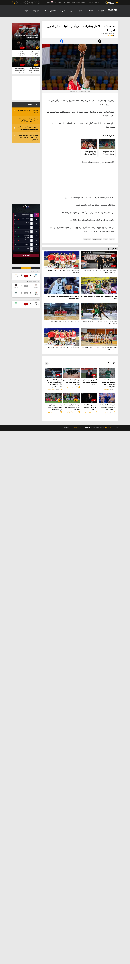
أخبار (90, 2)
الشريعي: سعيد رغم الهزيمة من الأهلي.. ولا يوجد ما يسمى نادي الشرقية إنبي (26, 128)
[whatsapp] (39, 2)
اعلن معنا (66, 427)
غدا (16, 268)
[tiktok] (35, 2)
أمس (35, 268)
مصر (96, 2)
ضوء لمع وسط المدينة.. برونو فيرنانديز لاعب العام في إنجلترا (90, 407)
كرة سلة (112, 239)
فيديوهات (75, 2)
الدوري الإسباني (36, 271)
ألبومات (25, 10)
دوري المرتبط (87, 239)
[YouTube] (32, 2)
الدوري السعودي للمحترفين (34, 281)
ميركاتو (106, 412)
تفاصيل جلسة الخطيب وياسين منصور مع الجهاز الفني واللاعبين (27, 36)
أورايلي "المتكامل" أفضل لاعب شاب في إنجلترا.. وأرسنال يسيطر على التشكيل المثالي (54, 383)
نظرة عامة (90, 10)
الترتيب (71, 10)
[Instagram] (28, 2)
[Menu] (116, 2)
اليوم (26, 268)
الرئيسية (101, 10)
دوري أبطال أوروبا (70, 412)
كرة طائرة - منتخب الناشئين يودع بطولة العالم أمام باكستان (71, 382)
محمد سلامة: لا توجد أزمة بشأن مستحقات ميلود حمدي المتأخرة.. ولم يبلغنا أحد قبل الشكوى (20, 70)
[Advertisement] (99, 181)
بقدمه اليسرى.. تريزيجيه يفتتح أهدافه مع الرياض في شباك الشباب (54, 407)
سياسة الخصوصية (76, 427)
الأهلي (105, 239)
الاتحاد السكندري (97, 239)
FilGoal (110, 35)
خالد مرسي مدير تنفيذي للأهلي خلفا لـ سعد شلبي (89, 381)
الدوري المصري (50, 2)
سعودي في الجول (52, 412)
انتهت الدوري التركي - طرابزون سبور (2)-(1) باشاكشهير (26, 111)
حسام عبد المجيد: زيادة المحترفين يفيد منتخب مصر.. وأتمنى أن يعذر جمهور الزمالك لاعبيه (108, 383)
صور (68, 2)
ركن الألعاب (60, 2)
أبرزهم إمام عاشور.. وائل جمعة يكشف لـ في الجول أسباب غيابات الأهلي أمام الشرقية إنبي (26, 137)
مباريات (83, 2)
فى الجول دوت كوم (109, 427)
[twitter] (21, 2)
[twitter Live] (24, 2)
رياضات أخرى (70, 387)
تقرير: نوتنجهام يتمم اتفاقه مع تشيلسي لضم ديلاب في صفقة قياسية (107, 407)
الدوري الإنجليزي (51, 389)
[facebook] (17, 2)
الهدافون (53, 10)
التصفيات (80, 10)
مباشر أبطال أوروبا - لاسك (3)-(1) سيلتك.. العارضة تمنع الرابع (71, 407)
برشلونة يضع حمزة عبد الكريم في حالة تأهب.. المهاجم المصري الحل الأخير (26, 120)
